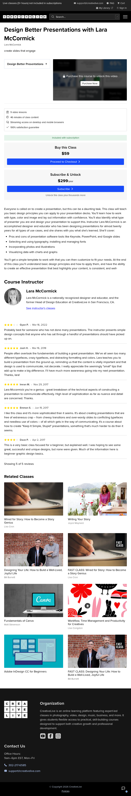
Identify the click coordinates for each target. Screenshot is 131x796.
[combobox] (84, 17)
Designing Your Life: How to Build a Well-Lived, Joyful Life (33, 571)
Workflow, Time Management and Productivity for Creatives (96, 622)
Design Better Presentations (25, 64)
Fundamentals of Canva (19, 621)
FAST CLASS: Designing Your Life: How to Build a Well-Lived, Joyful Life (94, 673)
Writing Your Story (79, 519)
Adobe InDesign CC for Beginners (25, 671)
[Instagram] (58, 736)
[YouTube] (43, 736)
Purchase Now (89, 83)
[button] (123, 788)
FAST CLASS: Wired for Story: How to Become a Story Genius (97, 571)
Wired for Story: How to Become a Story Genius (29, 521)
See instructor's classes (40, 308)
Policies (65, 791)
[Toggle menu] (125, 17)
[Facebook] (50, 736)
